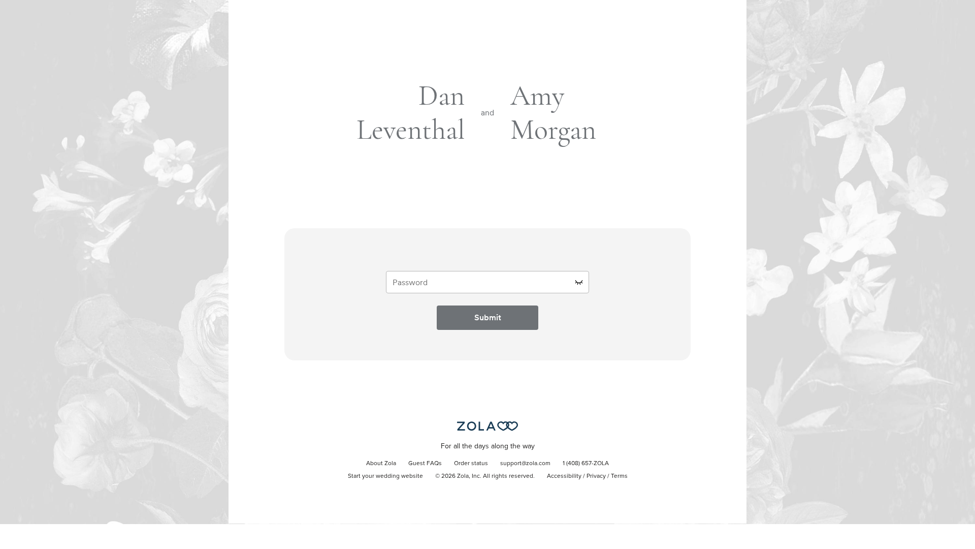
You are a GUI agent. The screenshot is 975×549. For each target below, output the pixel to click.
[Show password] (579, 282)
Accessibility (564, 476)
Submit (487, 317)
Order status (471, 464)
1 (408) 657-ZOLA (586, 464)
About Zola (381, 464)
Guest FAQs (425, 464)
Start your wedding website (385, 476)
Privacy (596, 476)
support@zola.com (525, 464)
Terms (619, 476)
